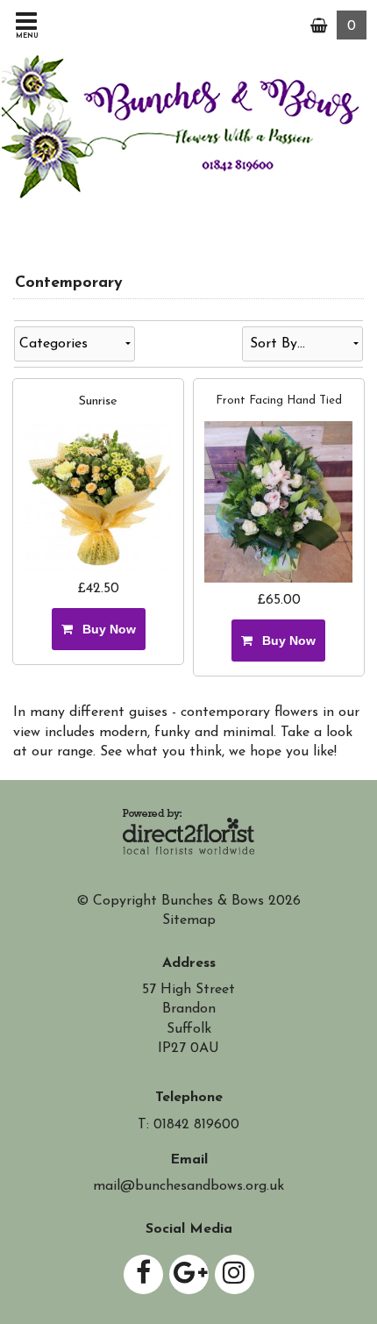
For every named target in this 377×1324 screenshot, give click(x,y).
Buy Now (105, 629)
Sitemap (189, 920)
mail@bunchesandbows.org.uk (188, 1186)
